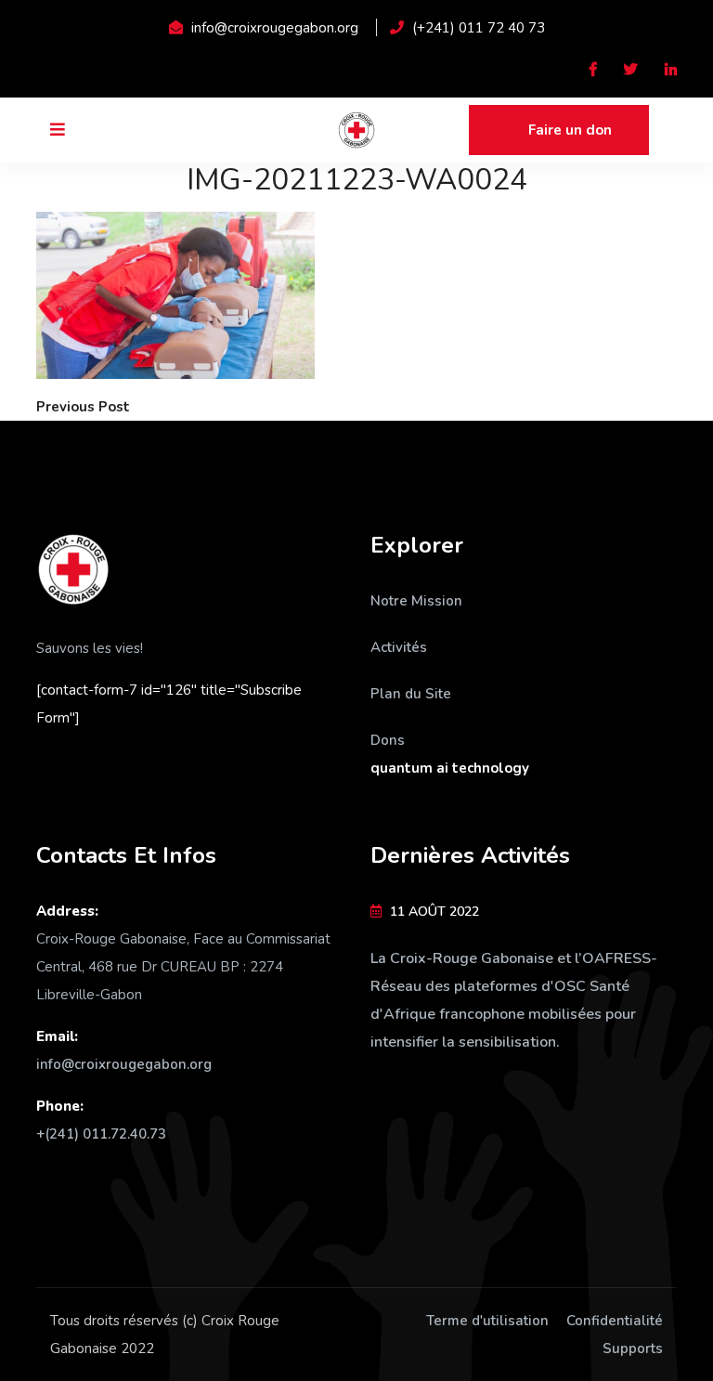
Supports (633, 1348)
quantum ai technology (449, 768)
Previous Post (83, 406)
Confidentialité (614, 1320)
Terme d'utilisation (487, 1320)
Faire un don (568, 130)
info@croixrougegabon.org (124, 1064)
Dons (387, 740)
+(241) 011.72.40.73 (101, 1134)
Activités (398, 647)
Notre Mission (416, 601)
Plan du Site (410, 693)
